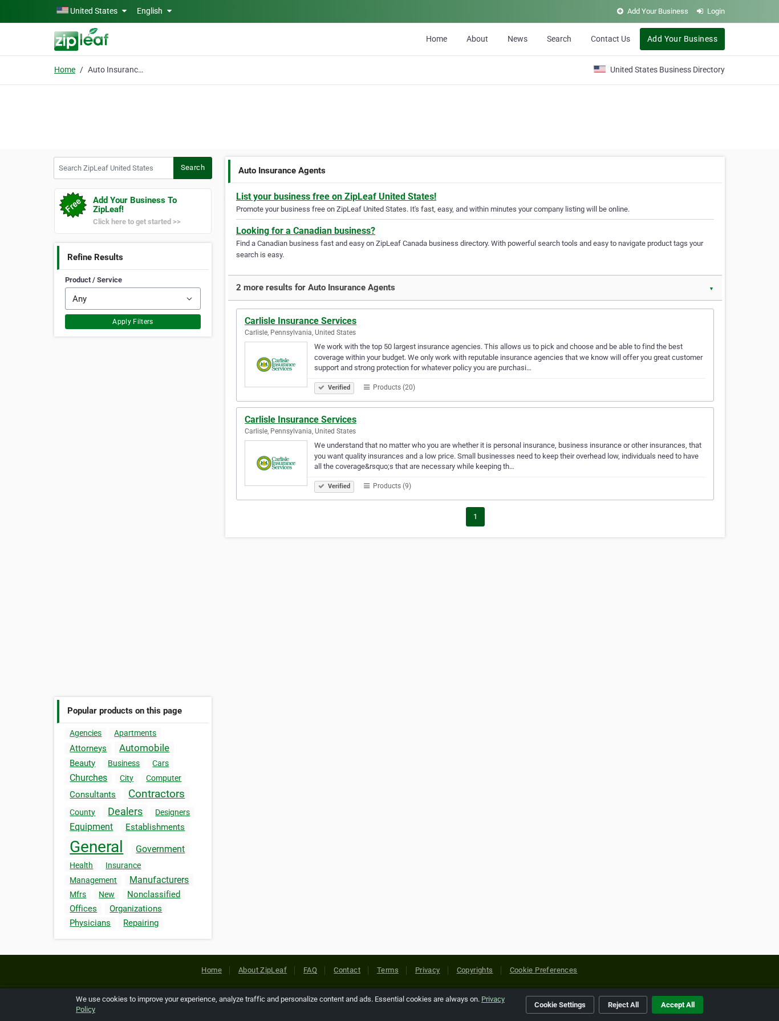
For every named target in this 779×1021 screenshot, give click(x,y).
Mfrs (78, 894)
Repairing (141, 923)
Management (93, 880)
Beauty (82, 763)
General (96, 846)
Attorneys (88, 748)
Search (559, 38)
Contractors (156, 793)
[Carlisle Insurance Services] (279, 366)
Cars (160, 763)
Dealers (125, 811)
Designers (172, 812)
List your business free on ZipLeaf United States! (336, 196)
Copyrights (475, 970)
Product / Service (93, 279)
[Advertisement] (389, 115)
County (82, 812)
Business (124, 763)
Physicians (90, 923)
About (477, 38)
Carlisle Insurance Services (300, 320)
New (107, 894)
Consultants (93, 794)
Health (81, 865)
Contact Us (610, 38)
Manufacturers (159, 879)
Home (436, 38)
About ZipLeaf (262, 970)
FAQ (310, 970)
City (126, 778)
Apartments (135, 733)
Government (160, 849)
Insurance (123, 865)
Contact (347, 970)
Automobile (144, 747)
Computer (163, 778)
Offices (83, 908)
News (518, 38)
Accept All (678, 1004)
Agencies (86, 733)
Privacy (427, 970)
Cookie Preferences (544, 970)
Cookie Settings (560, 1004)
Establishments (155, 827)
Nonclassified (153, 894)
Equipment (91, 826)
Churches (88, 777)
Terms (388, 970)
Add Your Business (682, 38)
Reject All (623, 1004)
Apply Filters (132, 322)
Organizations (135, 908)
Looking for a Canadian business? (305, 230)
